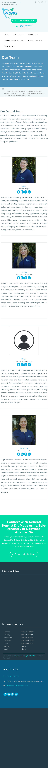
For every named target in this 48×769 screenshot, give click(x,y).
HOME (6, 35)
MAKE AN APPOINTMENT (23, 20)
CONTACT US (9, 46)
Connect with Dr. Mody (23, 554)
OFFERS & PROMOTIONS (14, 40)
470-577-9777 (25, 26)
